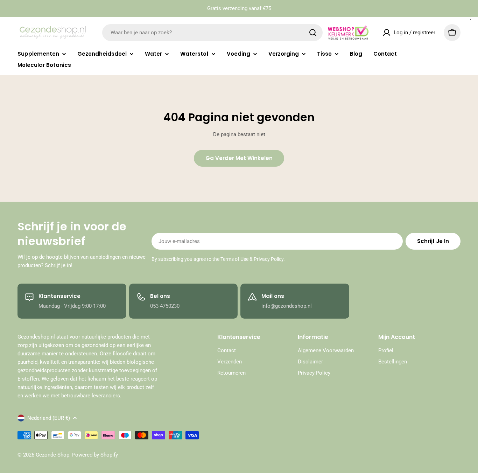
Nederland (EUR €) (48, 418)
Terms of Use (234, 259)
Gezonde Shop (52, 455)
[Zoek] (313, 32)
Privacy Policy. (269, 259)
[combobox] (212, 32)
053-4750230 (165, 306)
